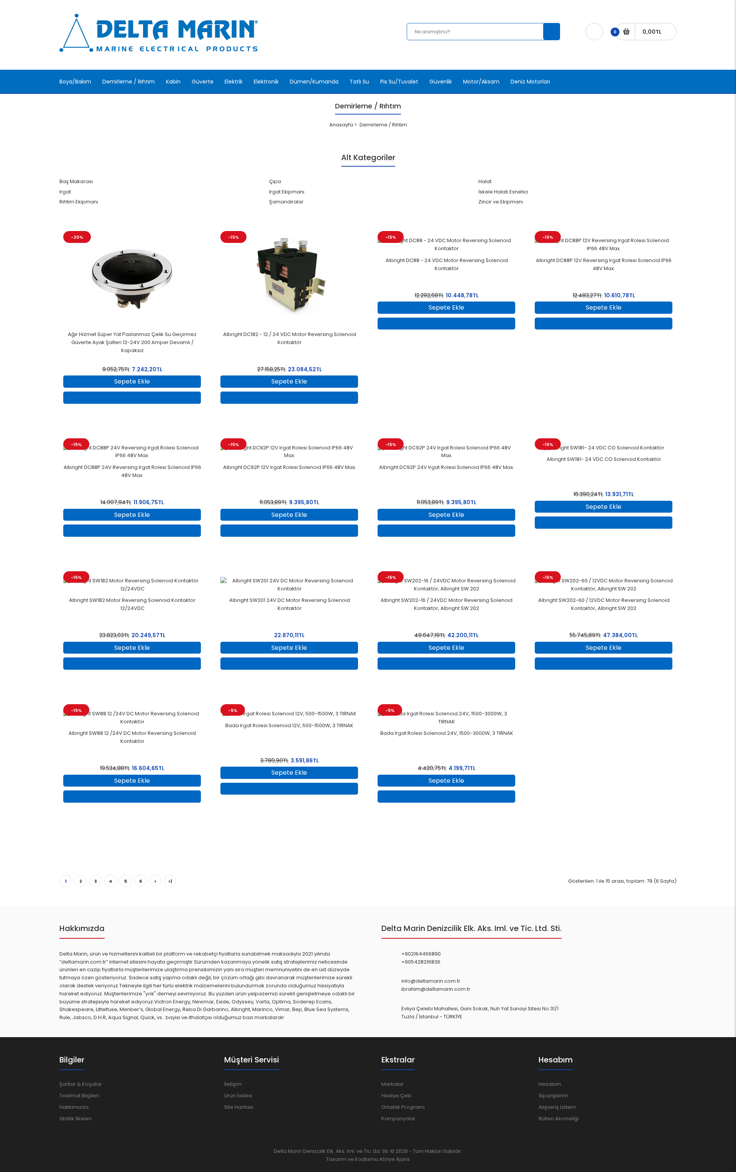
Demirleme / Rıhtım (383, 124)
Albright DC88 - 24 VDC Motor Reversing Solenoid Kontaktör (447, 264)
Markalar (392, 1084)
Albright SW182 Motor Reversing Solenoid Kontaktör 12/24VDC (132, 604)
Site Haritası (238, 1107)
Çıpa (275, 181)
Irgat (65, 191)
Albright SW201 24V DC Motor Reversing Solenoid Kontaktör (289, 604)
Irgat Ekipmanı (286, 191)
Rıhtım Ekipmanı (78, 201)
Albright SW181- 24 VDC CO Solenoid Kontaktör (604, 459)
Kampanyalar (398, 1118)
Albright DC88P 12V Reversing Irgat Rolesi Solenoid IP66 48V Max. (604, 264)
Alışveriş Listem (557, 1107)
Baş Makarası (76, 181)
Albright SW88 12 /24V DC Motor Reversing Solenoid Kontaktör (132, 737)
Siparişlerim (553, 1095)
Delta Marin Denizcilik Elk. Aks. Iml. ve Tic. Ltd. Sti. (331, 1151)
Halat (484, 181)
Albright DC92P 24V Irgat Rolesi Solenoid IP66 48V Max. (446, 467)
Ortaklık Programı (403, 1107)
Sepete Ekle (132, 381)
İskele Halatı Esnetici (503, 191)
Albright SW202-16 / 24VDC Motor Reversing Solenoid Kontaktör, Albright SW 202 (447, 604)
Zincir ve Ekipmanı (500, 201)
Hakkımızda (74, 1107)
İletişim (233, 1084)
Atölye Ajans (394, 1159)
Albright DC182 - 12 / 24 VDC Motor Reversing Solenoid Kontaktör (289, 338)
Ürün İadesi (238, 1095)
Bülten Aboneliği (559, 1118)
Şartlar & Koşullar (80, 1084)
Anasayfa (341, 124)
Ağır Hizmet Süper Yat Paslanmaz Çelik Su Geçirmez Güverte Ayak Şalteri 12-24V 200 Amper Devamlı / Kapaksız (132, 342)
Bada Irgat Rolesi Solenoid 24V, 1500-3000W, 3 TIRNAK (446, 733)
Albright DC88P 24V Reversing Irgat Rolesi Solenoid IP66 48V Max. (132, 471)
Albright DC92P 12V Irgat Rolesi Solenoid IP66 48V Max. (289, 467)
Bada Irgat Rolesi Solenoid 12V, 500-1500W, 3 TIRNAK (289, 725)
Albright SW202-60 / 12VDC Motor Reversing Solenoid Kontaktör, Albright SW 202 (604, 604)
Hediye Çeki (396, 1095)
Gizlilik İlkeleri (75, 1118)
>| (170, 881)
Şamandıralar (286, 201)
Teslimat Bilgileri (79, 1095)
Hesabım (550, 1084)
